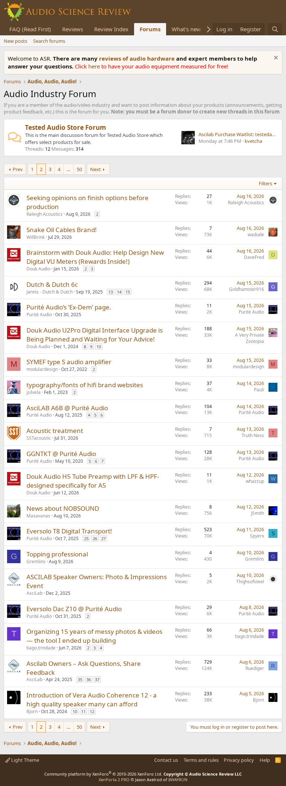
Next (95, 169)
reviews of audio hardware (137, 58)
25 (86, 538)
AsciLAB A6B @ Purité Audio (67, 408)
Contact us (166, 760)
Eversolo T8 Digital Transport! (69, 531)
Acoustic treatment (54, 430)
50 (79, 169)
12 (92, 711)
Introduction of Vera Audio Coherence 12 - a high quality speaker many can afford (91, 699)
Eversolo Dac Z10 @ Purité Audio (74, 608)
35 (80, 679)
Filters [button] (265, 183)
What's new (186, 29)
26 (95, 538)
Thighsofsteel (250, 581)
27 (103, 538)
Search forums (49, 41)
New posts (15, 41)
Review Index (111, 29)
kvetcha (253, 141)
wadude (256, 234)
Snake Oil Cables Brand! (61, 229)
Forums (150, 29)
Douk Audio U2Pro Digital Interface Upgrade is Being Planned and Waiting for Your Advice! (94, 334)
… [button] (68, 169)
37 (97, 679)
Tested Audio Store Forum (65, 127)
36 (88, 679)
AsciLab (34, 593)
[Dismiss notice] (275, 58)
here (94, 66)
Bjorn (32, 711)
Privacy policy (239, 760)
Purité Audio (39, 314)
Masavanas (38, 516)
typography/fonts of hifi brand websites (84, 385)
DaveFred (254, 257)
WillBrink (35, 237)
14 (119, 292)
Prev (18, 169)
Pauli (259, 389)
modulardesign (42, 369)
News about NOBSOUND (62, 508)
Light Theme (24, 760)
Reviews (72, 29)
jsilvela (33, 392)
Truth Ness (253, 435)
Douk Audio (38, 269)
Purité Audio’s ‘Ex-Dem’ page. (68, 307)
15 (127, 292)
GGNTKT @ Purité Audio (61, 453)
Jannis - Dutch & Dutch (49, 292)
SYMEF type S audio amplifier (68, 361)
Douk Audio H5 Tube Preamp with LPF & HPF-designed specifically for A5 (92, 481)
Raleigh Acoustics (44, 214)
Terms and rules (201, 760)
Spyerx (257, 536)
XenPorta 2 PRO (114, 779)
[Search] (275, 29)
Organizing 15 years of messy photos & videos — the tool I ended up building (94, 636)
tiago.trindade (40, 648)
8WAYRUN (177, 779)
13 (110, 292)
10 (98, 346)
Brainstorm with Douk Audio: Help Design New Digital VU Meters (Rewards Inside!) (95, 257)
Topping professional (57, 554)
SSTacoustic (38, 438)
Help (265, 760)
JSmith (257, 513)
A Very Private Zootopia (249, 338)
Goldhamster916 (246, 289)
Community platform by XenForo (103, 774)
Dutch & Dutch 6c (52, 284)
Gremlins (35, 561)
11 (83, 711)
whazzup (255, 481)
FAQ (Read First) (30, 29)
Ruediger (254, 668)
